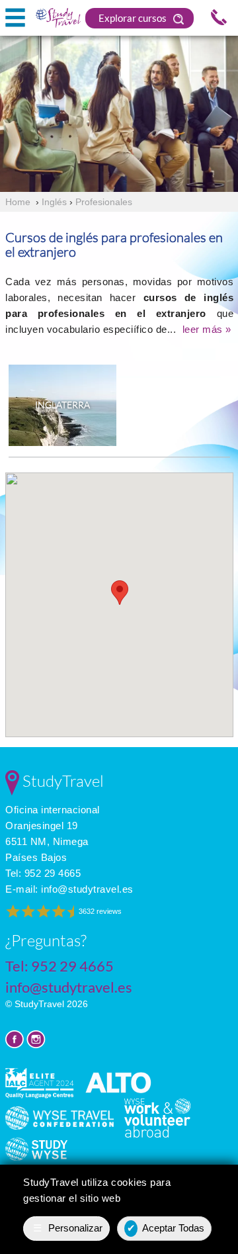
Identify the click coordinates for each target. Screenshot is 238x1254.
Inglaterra (62, 404)
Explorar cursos (134, 18)
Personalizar (68, 1227)
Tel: (43, 873)
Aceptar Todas (166, 1227)
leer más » (206, 329)
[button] (120, 592)
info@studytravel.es (87, 889)
